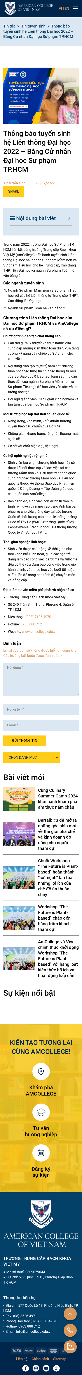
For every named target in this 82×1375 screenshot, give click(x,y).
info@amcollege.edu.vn (34, 1332)
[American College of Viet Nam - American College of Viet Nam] (28, 8)
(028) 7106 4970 (38, 617)
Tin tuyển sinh (33, 26)
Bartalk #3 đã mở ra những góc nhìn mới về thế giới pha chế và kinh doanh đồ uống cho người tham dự (57, 834)
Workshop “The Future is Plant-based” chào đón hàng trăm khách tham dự (54, 918)
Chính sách (40, 1359)
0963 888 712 (29, 1326)
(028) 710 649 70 (44, 1321)
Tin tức (9, 26)
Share (13, 191)
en (67, 8)
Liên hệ (22, 1359)
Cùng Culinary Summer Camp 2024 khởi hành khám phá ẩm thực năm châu (58, 799)
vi (61, 8)
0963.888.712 (31, 624)
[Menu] (75, 8)
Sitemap (59, 1359)
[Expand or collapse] (69, 218)
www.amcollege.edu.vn (40, 632)
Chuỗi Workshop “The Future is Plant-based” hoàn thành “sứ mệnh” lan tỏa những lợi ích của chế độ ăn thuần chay (58, 877)
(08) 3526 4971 (25, 1316)
